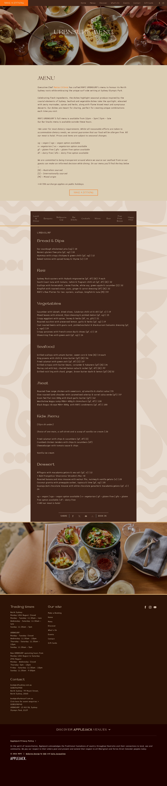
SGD (44, 754)
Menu (50, 621)
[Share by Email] (86, 516)
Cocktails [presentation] (85, 218)
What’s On (52, 630)
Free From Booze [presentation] (120, 218)
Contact (136, 3)
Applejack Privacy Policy (22, 741)
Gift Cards (148, 3)
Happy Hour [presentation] (131, 218)
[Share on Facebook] (73, 516)
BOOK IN (102, 516)
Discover (103, 3)
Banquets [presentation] (48, 218)
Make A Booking (83, 192)
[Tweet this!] (79, 516)
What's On (115, 3)
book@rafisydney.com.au (21, 685)
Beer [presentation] (108, 218)
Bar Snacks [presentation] (74, 218)
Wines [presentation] (98, 218)
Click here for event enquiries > (25, 701)
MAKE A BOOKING (14, 3)
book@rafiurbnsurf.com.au (21, 698)
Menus (93, 3)
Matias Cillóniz (61, 87)
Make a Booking (55, 613)
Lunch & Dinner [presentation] (36, 218)
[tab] (36, 218)
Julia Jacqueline (58, 754)
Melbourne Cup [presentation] (61, 218)
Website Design (33, 754)
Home (83, 3)
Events (126, 3)
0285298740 (16, 704)
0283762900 (16, 688)
